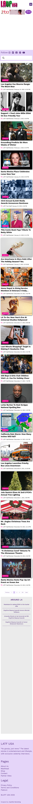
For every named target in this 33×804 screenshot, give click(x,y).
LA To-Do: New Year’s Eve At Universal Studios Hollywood (14, 318)
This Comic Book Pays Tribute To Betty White (16, 231)
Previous (7, 592)
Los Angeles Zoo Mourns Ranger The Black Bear (15, 85)
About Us (4, 766)
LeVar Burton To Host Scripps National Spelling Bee (14, 406)
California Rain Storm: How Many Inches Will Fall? (16, 435)
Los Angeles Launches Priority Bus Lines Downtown (15, 464)
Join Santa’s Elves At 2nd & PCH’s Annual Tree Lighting (16, 493)
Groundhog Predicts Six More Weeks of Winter (14, 143)
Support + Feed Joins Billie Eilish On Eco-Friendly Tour (16, 114)
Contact (4, 773)
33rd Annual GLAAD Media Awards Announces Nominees (14, 202)
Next (26, 592)
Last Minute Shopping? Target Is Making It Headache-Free (16, 348)
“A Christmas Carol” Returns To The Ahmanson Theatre (15, 552)
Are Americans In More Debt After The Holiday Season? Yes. (16, 260)
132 (23, 592)
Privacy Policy (6, 785)
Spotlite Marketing (15, 802)
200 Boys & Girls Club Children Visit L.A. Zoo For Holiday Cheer (15, 377)
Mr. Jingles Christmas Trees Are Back (15, 522)
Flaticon (4, 790)
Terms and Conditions (10, 788)
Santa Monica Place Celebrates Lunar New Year (15, 173)
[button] (30, 4)
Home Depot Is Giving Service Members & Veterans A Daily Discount (14, 289)
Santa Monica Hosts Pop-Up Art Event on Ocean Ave (15, 581)
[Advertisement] (16, 31)
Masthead (5, 769)
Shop (3, 771)
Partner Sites (6, 776)
